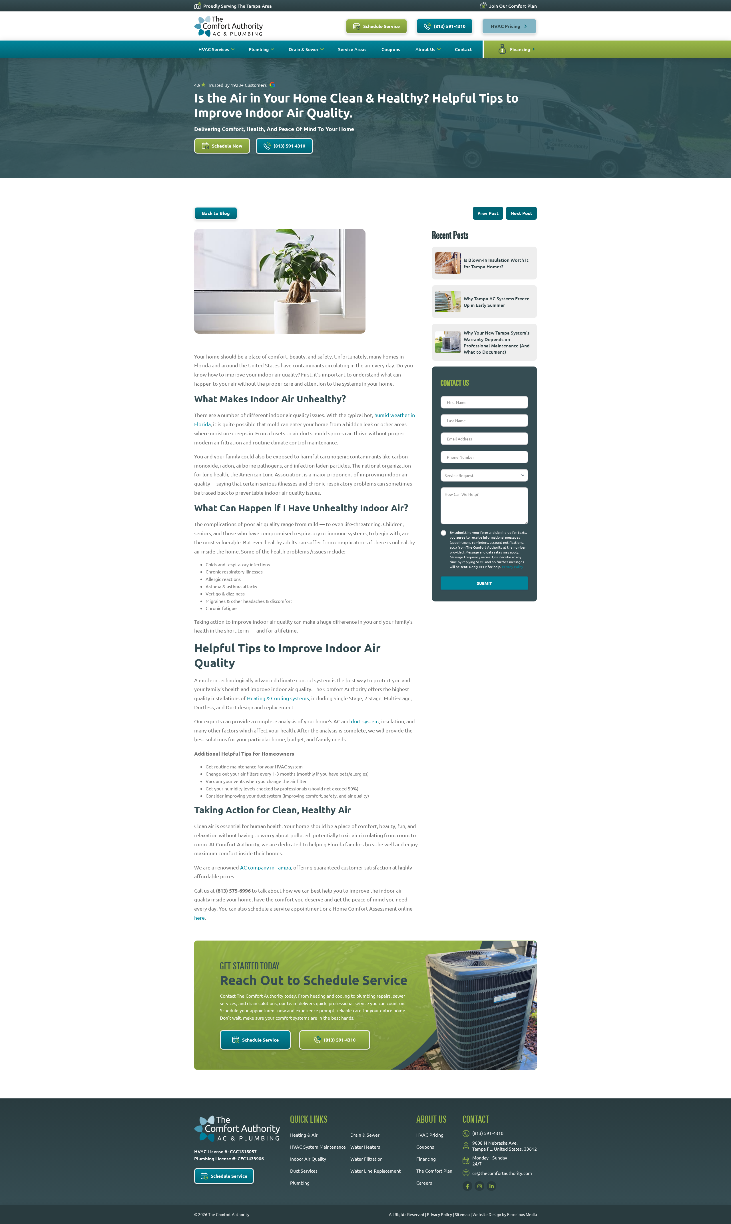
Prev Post (488, 213)
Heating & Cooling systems (278, 698)
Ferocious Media (522, 1214)
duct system (365, 721)
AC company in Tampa (265, 867)
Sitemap (462, 1214)
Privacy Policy (512, 566)
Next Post (521, 213)
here (199, 918)
